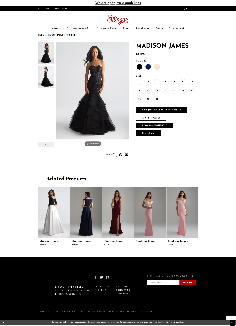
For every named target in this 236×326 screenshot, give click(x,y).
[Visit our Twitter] (101, 277)
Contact (44, 311)
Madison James (55, 35)
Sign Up (187, 283)
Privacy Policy (116, 311)
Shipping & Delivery (72, 311)
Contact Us (123, 290)
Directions (123, 294)
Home (41, 35)
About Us (121, 287)
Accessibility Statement (139, 311)
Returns (55, 311)
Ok (232, 323)
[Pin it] (120, 155)
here (182, 322)
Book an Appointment (154, 126)
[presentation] (54, 212)
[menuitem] (188, 8)
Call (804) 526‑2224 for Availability (161, 110)
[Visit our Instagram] (108, 277)
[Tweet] (115, 155)
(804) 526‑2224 (60, 9)
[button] (177, 28)
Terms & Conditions (96, 311)
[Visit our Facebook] (95, 277)
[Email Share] (126, 155)
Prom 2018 (71, 35)
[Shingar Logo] (50, 279)
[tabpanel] (46, 54)
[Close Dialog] (3, 323)
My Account (188, 9)
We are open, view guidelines (118, 3)
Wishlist (100, 290)
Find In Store (148, 133)
